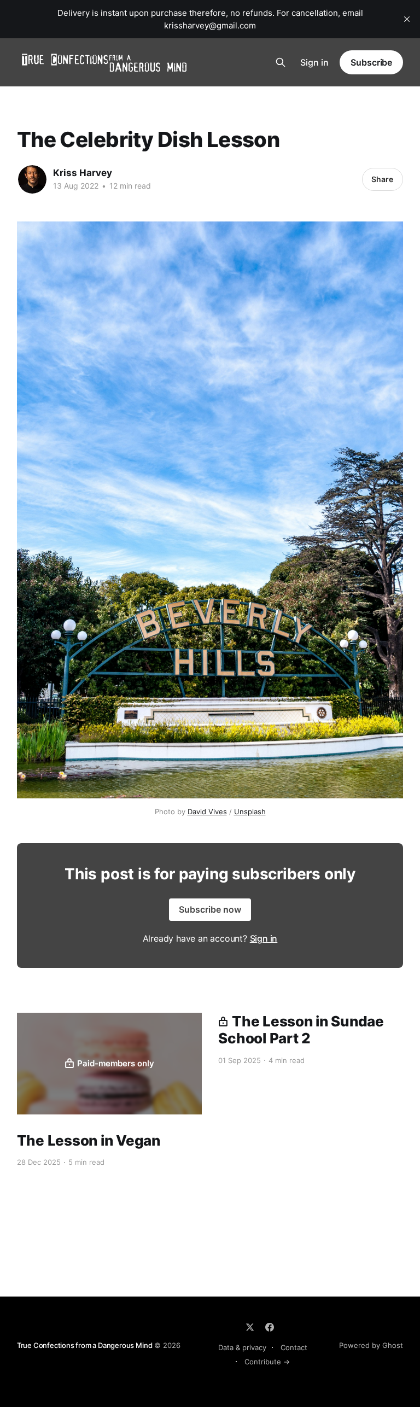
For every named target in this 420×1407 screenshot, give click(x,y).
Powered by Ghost (371, 1345)
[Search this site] (280, 62)
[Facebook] (269, 1327)
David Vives (207, 811)
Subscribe (371, 62)
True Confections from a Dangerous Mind (85, 1345)
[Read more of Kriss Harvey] (32, 179)
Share (382, 179)
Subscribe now (210, 909)
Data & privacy (242, 1347)
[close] (407, 19)
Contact (294, 1347)
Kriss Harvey (82, 172)
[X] (250, 1327)
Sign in (314, 62)
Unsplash (250, 811)
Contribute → (267, 1361)
